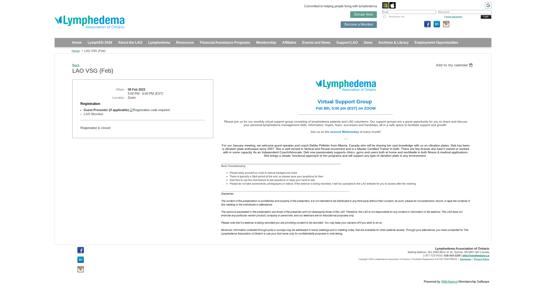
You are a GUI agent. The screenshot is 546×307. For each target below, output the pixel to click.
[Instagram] (446, 24)
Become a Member (358, 24)
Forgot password (453, 16)
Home (76, 50)
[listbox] (455, 65)
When (120, 89)
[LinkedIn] (437, 24)
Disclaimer (465, 259)
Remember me (396, 16)
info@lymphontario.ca (476, 255)
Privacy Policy (481, 259)
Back (76, 65)
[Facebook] (427, 24)
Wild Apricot (449, 281)
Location (118, 97)
